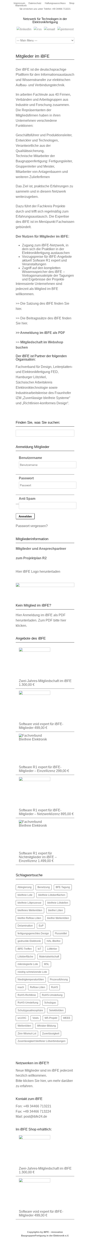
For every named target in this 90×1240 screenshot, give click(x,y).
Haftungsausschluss (55, 3)
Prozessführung (59, 979)
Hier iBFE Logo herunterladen (38, 571)
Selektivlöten (56, 1010)
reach (21, 987)
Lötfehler (52, 948)
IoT (39, 948)
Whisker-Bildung (46, 1025)
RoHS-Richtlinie (27, 995)
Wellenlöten (24, 1025)
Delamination (25, 925)
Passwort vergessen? (32, 526)
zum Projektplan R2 (31, 558)
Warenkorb (21, 5)
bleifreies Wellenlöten (30, 910)
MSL (46, 964)
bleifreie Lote (25, 895)
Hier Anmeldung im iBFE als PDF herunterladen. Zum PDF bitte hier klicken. (41, 620)
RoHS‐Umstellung (28, 1002)
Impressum (19, 3)
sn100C (22, 1018)
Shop (71, 3)
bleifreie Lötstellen (57, 902)
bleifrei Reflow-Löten (29, 918)
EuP (41, 925)
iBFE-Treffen (25, 948)
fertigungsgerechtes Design (33, 933)
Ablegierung (25, 887)
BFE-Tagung (63, 887)
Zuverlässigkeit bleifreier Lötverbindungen (42, 1041)
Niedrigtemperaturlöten (31, 979)
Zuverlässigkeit (50, 1033)
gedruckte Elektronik (29, 941)
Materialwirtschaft (49, 956)
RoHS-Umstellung (52, 995)
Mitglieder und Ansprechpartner (41, 548)
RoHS (54, 987)
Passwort (26, 478)
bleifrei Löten (55, 910)
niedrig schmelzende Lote (32, 971)
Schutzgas (50, 1002)
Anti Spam (27, 498)
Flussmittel (61, 933)
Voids (35, 1018)
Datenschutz (34, 3)
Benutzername (30, 458)
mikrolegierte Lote (28, 964)
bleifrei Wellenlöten (58, 918)
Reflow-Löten (37, 987)
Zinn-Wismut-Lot (27, 1033)
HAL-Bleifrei (53, 941)
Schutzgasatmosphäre (30, 1010)
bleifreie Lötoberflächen (51, 895)
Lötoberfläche (25, 956)
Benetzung (43, 887)
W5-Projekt (51, 1018)
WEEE (66, 1018)
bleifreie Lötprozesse (29, 902)
